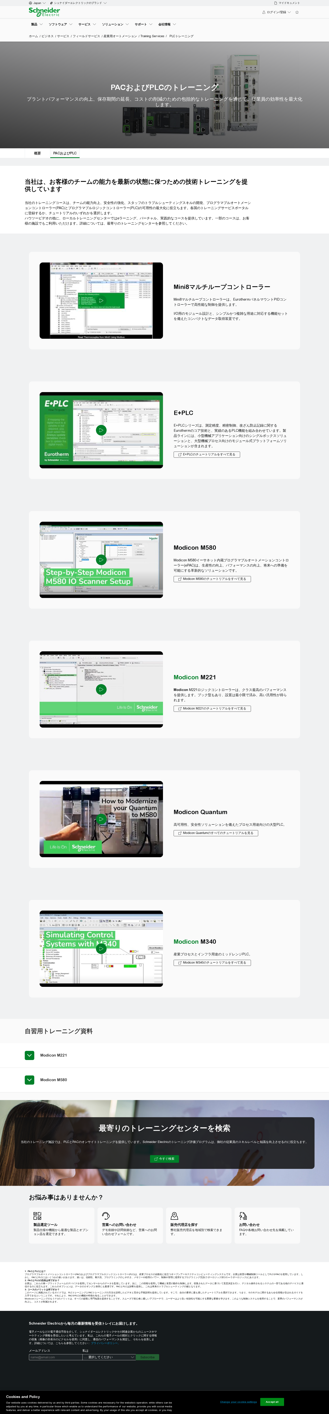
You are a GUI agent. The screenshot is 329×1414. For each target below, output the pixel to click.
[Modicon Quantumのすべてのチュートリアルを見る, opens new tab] (216, 833)
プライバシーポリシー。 (105, 1343)
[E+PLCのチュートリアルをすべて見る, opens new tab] (207, 455)
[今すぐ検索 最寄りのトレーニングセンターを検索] (164, 1159)
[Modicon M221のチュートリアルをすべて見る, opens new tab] (212, 709)
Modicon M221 (53, 1055)
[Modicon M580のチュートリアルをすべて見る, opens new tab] (212, 579)
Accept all (272, 1401)
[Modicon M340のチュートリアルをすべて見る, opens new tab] (212, 963)
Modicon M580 (53, 1080)
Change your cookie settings (238, 1401)
